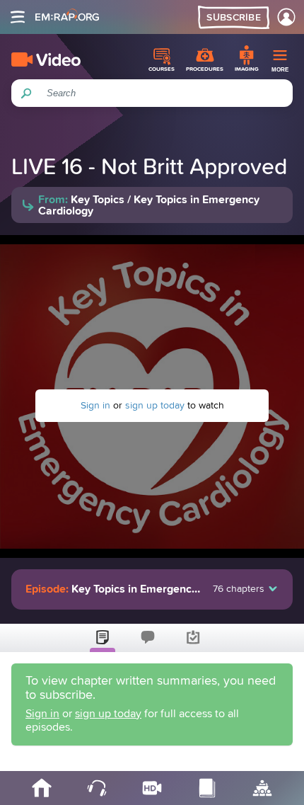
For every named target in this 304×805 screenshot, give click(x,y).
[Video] (46, 59)
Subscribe (233, 18)
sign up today (155, 406)
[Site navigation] (17, 17)
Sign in (95, 406)
